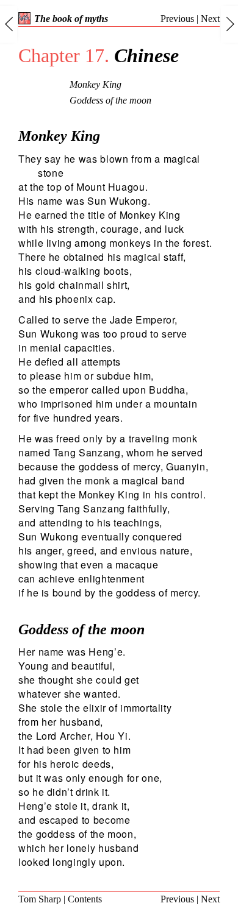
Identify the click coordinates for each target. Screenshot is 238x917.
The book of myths (71, 18)
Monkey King (95, 84)
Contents (85, 899)
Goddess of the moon (110, 100)
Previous (177, 18)
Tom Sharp (39, 899)
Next (210, 18)
